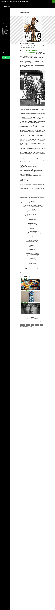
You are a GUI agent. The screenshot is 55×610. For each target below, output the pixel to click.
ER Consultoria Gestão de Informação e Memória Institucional (15, 1)
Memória (32, 43)
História (28, 43)
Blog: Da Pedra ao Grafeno (6, 6)
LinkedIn (22, 273)
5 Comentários (31, 47)
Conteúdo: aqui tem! (4, 49)
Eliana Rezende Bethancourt (29, 50)
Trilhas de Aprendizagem (4, 43)
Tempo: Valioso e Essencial (32, 45)
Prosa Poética (23, 326)
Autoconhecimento (23, 43)
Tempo (28, 326)
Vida (31, 326)
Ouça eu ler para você (31, 52)
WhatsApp (7, 57)
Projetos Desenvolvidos (4, 46)
